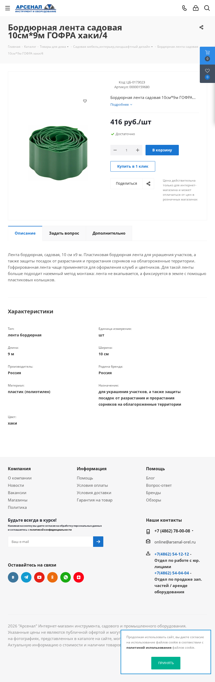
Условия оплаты (92, 485)
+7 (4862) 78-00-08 (172, 530)
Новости (16, 485)
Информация (91, 469)
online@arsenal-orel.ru (175, 541)
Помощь (85, 477)
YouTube (39, 577)
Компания (19, 469)
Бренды (153, 492)
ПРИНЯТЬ (166, 662)
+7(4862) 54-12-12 (171, 554)
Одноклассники (52, 577)
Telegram (26, 577)
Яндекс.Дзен (78, 577)
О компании (20, 477)
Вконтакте (13, 577)
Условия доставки (94, 492)
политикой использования (148, 647)
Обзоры (153, 500)
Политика (17, 507)
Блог (150, 477)
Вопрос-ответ (159, 485)
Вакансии (17, 492)
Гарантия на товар (94, 500)
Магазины (18, 500)
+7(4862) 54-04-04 (171, 572)
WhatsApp (65, 577)
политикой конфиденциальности (51, 529)
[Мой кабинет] (195, 8)
